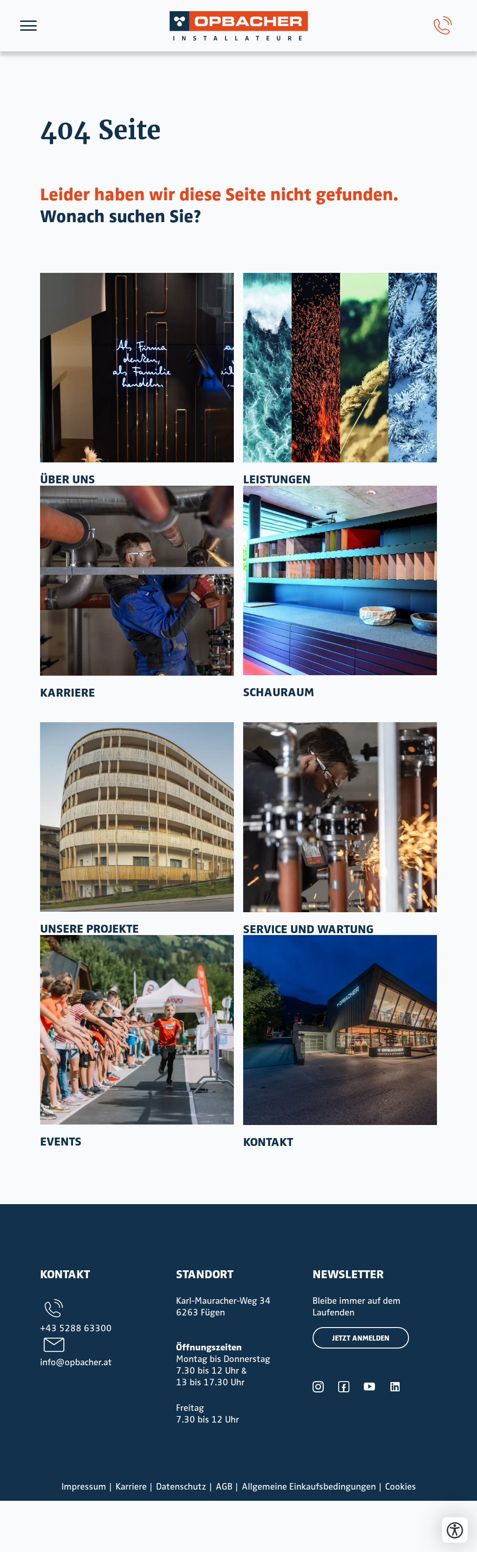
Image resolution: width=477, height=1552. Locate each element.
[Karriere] (137, 581)
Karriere (131, 1486)
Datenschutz (181, 1486)
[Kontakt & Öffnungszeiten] (340, 1030)
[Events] (137, 1030)
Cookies (400, 1486)
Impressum (83, 1486)
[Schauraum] (340, 580)
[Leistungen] (340, 368)
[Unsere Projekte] (137, 817)
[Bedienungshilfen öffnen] (455, 1530)
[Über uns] (137, 368)
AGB (224, 1486)
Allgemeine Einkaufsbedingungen (309, 1486)
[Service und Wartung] (340, 817)
